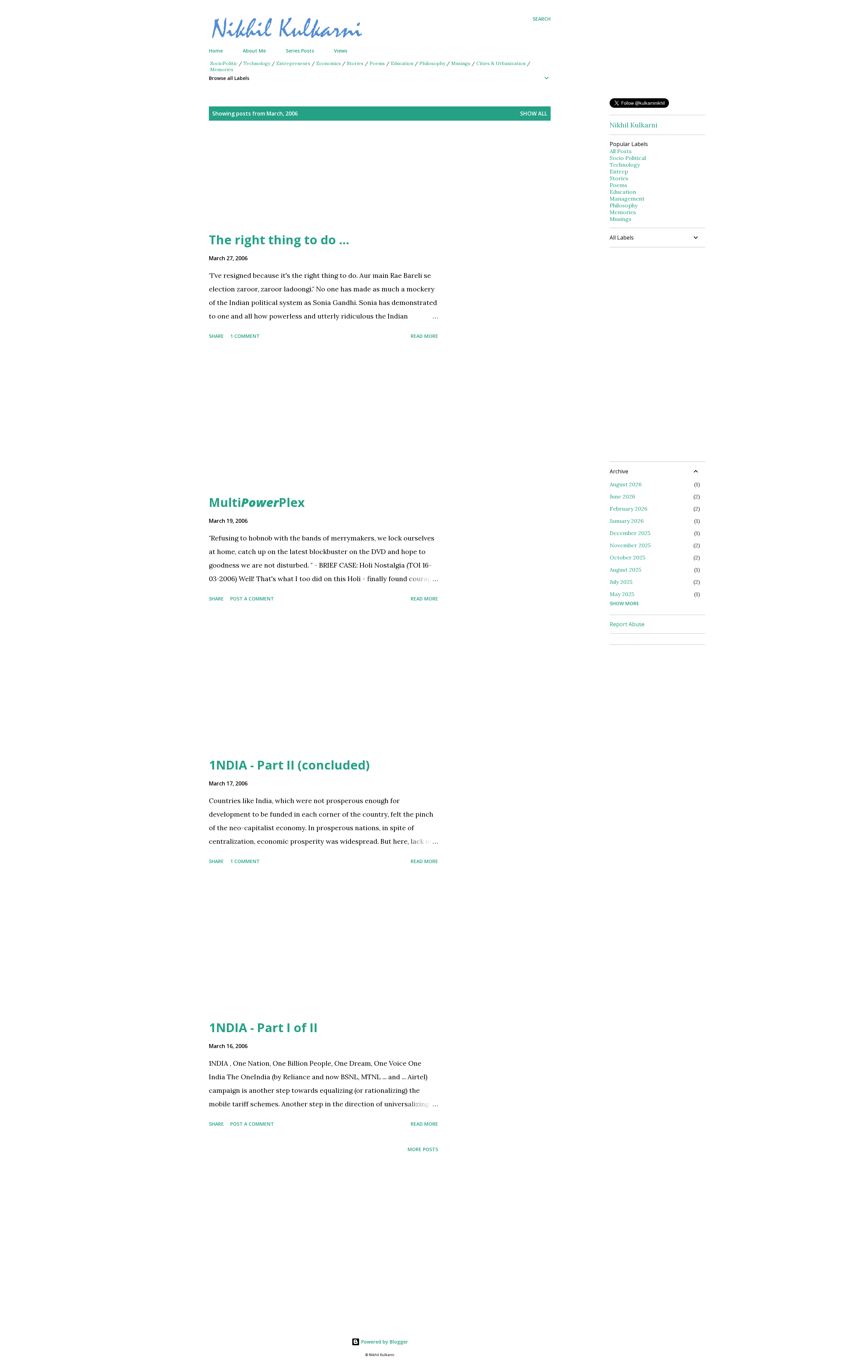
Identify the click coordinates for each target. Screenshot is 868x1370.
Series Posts (300, 50)
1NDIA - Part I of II (263, 1027)
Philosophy (432, 63)
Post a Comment (252, 598)
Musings (460, 63)
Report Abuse (627, 624)
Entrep (619, 171)
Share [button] (216, 336)
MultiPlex (257, 502)
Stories (355, 63)
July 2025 (621, 581)
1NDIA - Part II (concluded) (289, 765)
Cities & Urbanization (501, 63)
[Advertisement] (366, 184)
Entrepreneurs (293, 63)
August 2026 (626, 484)
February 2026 (628, 508)
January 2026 (627, 520)
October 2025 (627, 557)
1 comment (245, 336)
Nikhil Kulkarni (633, 125)
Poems (377, 63)
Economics (328, 63)
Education (402, 63)
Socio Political (628, 158)
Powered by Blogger (384, 1341)
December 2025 (630, 533)
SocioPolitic (223, 63)
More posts (423, 1149)
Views (340, 50)
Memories (221, 69)
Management (627, 198)
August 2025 (625, 569)
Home (216, 50)
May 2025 (622, 594)
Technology (256, 63)
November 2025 (630, 545)
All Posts (621, 151)
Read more (424, 336)
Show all (533, 113)
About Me (254, 50)
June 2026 (622, 496)
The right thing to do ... (279, 239)
